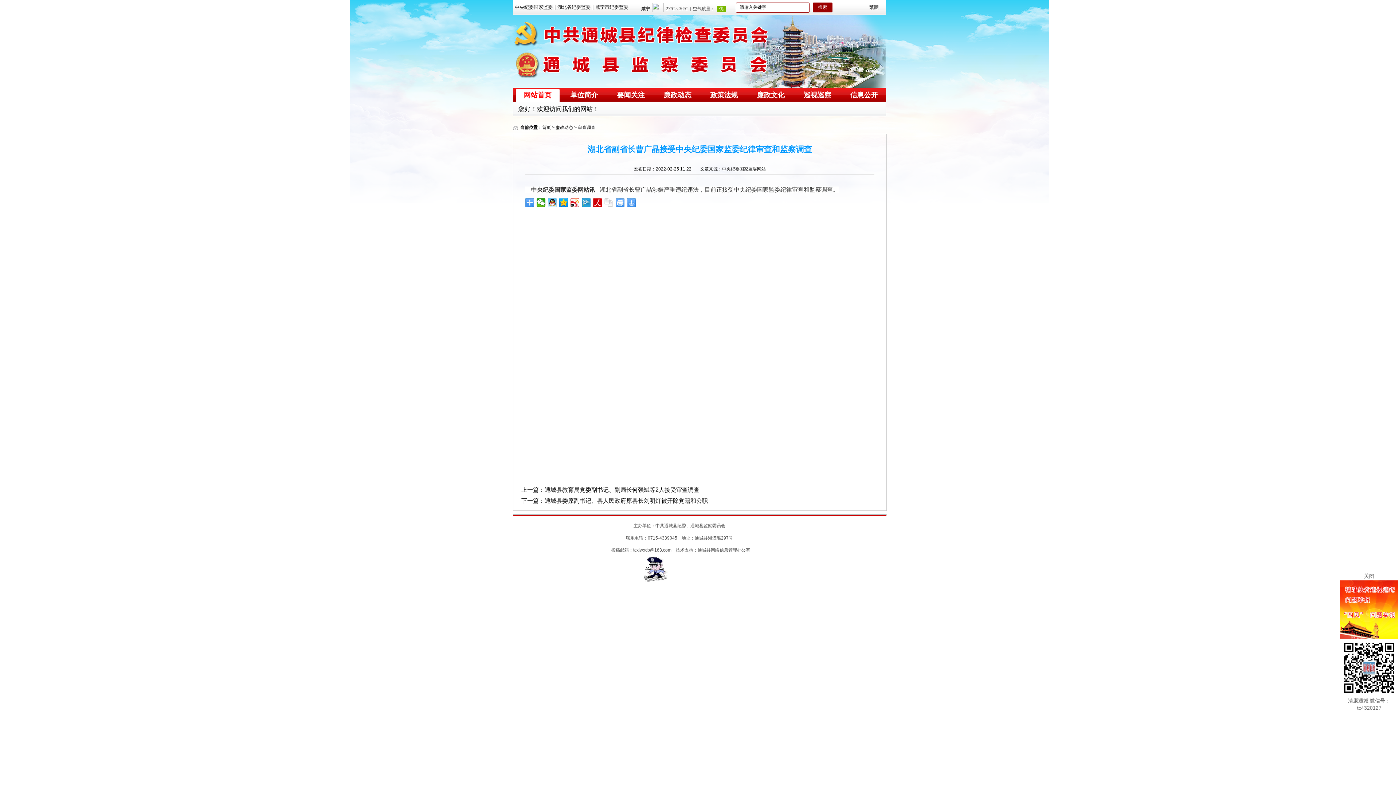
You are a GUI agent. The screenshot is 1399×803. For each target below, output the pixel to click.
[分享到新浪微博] (575, 202)
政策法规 (724, 95)
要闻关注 (631, 95)
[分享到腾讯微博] (586, 202)
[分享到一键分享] (631, 202)
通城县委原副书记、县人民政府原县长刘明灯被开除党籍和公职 (626, 501)
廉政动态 (677, 95)
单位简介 (584, 95)
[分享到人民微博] (597, 202)
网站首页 (538, 95)
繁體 (874, 7)
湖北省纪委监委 (574, 7)
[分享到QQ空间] (563, 202)
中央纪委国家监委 (534, 7)
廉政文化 (771, 95)
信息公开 (864, 95)
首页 (546, 127)
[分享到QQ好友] (552, 202)
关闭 (1369, 576)
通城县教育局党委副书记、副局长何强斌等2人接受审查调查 (622, 490)
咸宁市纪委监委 (611, 7)
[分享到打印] (620, 202)
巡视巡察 (817, 95)
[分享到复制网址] (609, 202)
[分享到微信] (541, 202)
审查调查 (586, 127)
